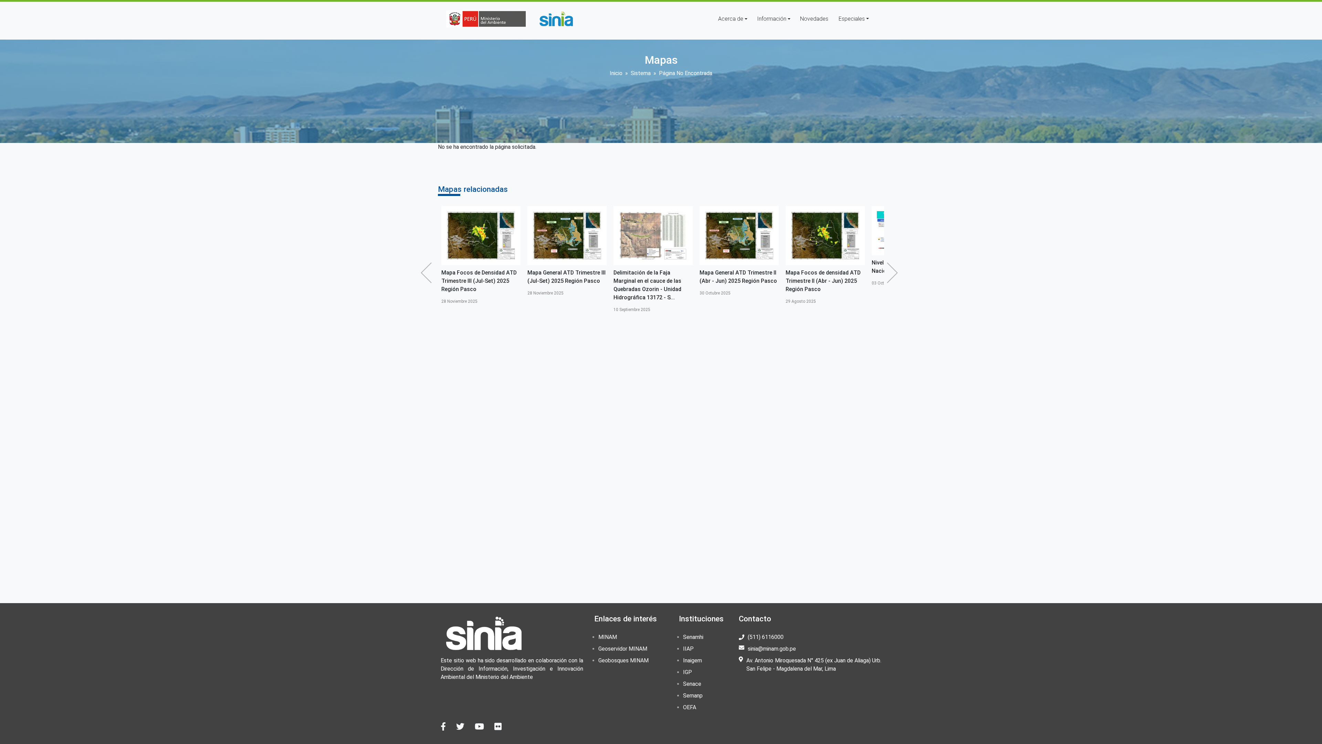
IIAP (688, 648)
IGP (687, 672)
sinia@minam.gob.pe (772, 648)
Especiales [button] (852, 19)
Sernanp (693, 695)
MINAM (607, 637)
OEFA (689, 707)
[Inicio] (556, 19)
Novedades (814, 19)
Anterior (428, 273)
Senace (692, 684)
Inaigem (692, 660)
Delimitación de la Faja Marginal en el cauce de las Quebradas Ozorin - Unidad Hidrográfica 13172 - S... (588, 285)
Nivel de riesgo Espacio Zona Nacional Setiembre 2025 (849, 266)
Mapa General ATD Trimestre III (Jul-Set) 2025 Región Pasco (508, 276)
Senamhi (693, 637)
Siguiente (894, 273)
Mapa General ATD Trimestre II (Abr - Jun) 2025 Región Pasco (679, 276)
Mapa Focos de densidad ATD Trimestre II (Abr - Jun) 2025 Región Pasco (764, 280)
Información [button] (771, 19)
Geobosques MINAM (623, 660)
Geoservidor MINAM (622, 648)
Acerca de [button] (730, 19)
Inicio (616, 73)
